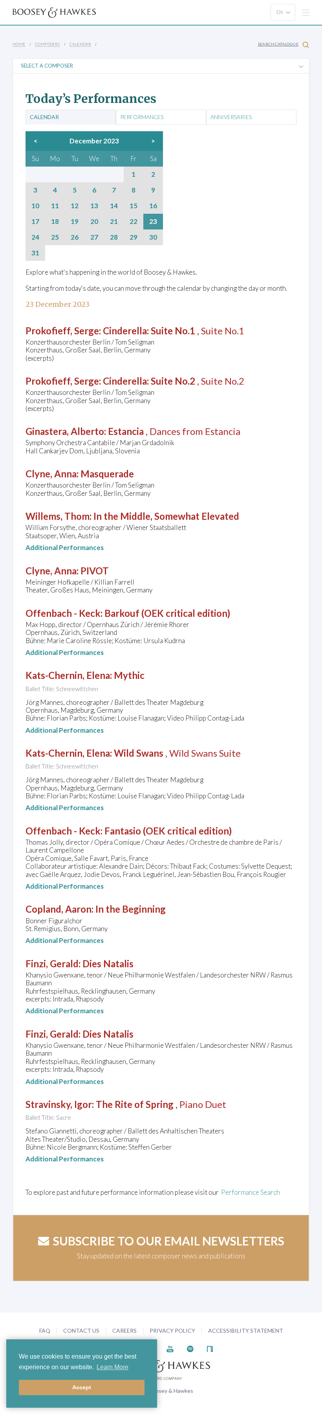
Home (19, 44)
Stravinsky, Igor (59, 1104)
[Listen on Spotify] (190, 1348)
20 (94, 222)
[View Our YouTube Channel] (170, 1348)
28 (114, 237)
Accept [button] (81, 1387)
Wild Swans (138, 753)
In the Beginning (130, 909)
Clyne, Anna (51, 473)
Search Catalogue (278, 44)
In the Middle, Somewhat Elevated (166, 516)
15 (133, 206)
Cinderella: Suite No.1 (149, 330)
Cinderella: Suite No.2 (149, 381)
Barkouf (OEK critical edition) (167, 613)
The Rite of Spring (135, 1104)
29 (133, 237)
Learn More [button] (112, 1367)
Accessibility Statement (245, 1330)
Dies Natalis (108, 963)
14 (114, 206)
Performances (141, 117)
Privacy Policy (172, 1330)
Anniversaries (231, 117)
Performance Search (250, 1192)
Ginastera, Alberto (65, 431)
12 (75, 206)
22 (133, 222)
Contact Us (81, 1330)
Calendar (80, 44)
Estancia (126, 431)
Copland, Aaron (58, 909)
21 (114, 222)
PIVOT (94, 570)
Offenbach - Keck (63, 613)
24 (35, 237)
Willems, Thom (58, 516)
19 (75, 222)
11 (55, 206)
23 (153, 222)
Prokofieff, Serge (62, 330)
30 (153, 237)
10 (35, 206)
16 (153, 206)
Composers (47, 44)
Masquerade (107, 473)
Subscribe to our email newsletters (168, 1241)
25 (55, 237)
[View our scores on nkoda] (210, 1348)
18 (55, 222)
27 (94, 237)
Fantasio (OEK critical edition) (168, 830)
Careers (124, 1330)
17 (35, 222)
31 (35, 253)
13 (94, 206)
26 (75, 237)
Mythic (129, 675)
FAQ (44, 1330)
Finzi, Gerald (52, 963)
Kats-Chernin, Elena (68, 675)
